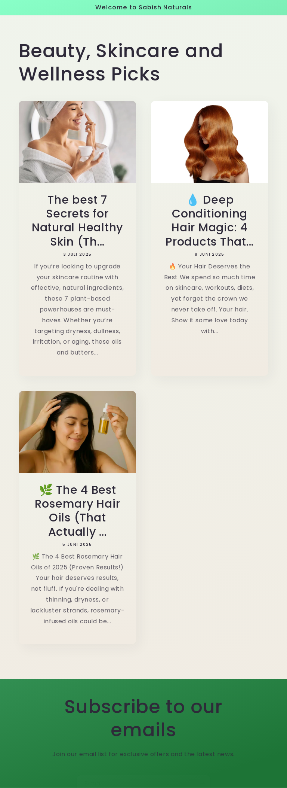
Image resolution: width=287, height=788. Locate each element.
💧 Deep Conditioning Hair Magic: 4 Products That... (210, 221)
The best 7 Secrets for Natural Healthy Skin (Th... (77, 221)
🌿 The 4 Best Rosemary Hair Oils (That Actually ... (77, 511)
